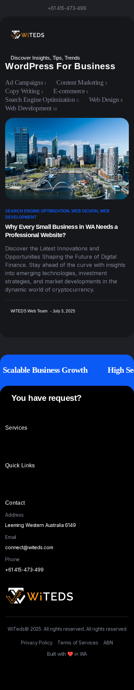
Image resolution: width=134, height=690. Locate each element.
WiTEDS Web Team (29, 311)
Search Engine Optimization (37, 211)
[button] (38, 442)
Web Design (84, 211)
